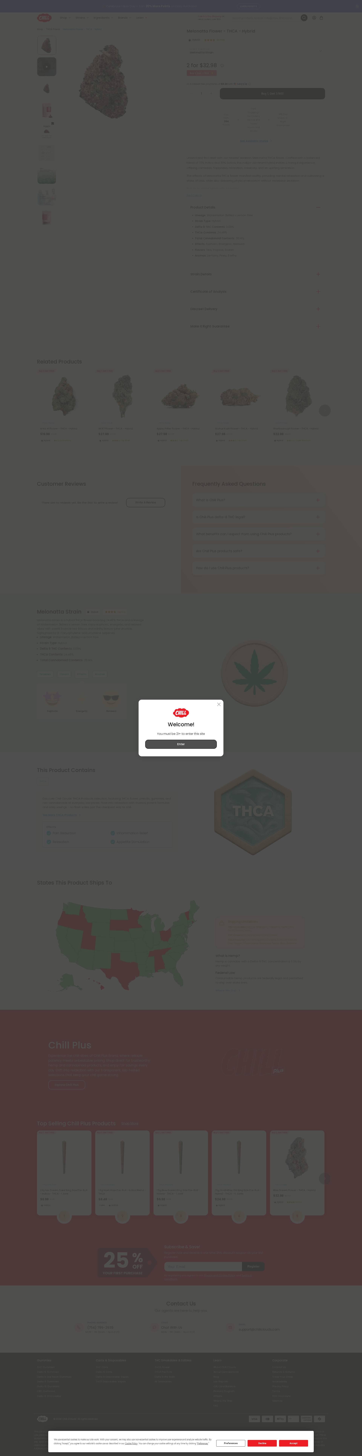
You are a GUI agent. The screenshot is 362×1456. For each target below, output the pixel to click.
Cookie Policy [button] (131, 1443)
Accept (294, 1443)
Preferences (231, 1443)
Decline (262, 1443)
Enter (181, 744)
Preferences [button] (202, 1443)
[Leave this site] (219, 704)
